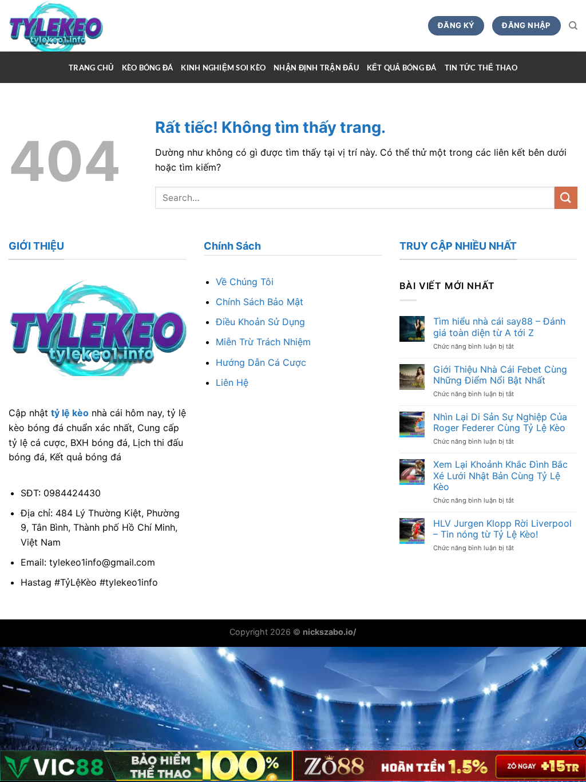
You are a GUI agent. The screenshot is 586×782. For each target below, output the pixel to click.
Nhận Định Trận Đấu (316, 67)
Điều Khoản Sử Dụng (260, 321)
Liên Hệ (232, 382)
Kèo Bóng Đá (147, 67)
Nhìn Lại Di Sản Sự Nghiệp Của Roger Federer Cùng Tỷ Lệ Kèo (500, 422)
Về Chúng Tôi (245, 281)
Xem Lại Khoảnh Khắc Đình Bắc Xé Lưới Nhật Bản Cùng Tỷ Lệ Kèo (500, 475)
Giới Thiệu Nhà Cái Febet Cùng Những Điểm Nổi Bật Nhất (500, 375)
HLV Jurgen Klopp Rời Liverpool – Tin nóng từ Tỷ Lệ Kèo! (502, 529)
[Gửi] (566, 198)
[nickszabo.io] (75, 26)
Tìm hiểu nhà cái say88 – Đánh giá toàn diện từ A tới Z (499, 327)
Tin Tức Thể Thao (481, 67)
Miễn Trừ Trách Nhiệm (263, 341)
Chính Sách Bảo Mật (259, 301)
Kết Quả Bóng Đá (402, 67)
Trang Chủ (91, 67)
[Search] (573, 26)
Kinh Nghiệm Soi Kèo (223, 67)
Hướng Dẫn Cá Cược (261, 362)
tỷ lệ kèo (70, 412)
